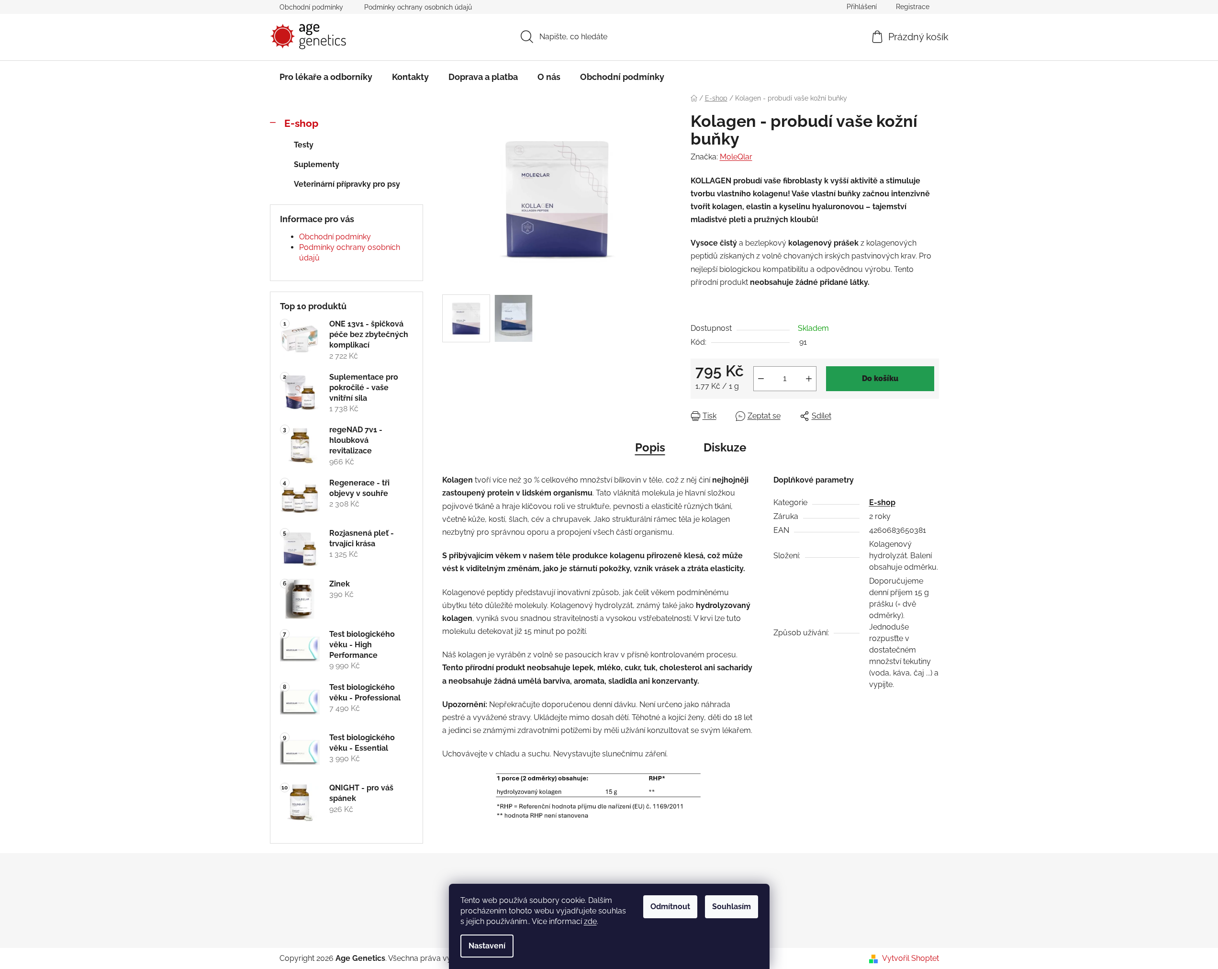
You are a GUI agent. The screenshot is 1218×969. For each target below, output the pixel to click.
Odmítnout (670, 906)
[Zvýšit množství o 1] (809, 379)
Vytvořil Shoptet (910, 958)
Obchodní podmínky (311, 7)
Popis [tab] (650, 447)
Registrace (912, 7)
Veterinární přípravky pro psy (347, 184)
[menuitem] (326, 77)
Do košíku (880, 378)
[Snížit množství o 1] (761, 379)
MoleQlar (736, 156)
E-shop (301, 123)
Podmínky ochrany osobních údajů (418, 7)
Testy (303, 144)
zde (590, 921)
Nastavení (487, 945)
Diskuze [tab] (725, 447)
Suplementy (316, 164)
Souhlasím (731, 906)
